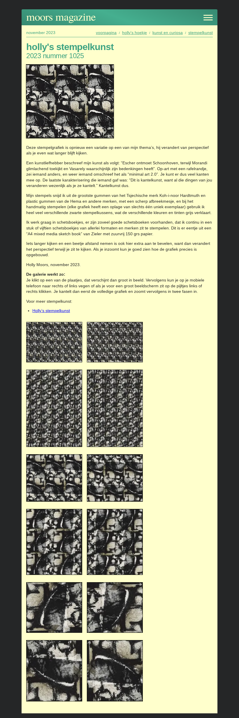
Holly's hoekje (134, 32)
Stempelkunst (200, 32)
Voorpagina (106, 32)
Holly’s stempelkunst (51, 310)
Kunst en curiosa (167, 32)
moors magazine (61, 16)
